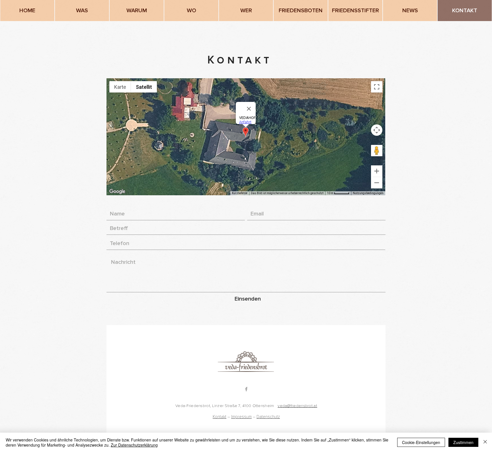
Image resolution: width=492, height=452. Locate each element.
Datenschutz (268, 416)
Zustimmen (463, 442)
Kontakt (219, 416)
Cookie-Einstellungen (421, 442)
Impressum (241, 416)
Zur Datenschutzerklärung (134, 445)
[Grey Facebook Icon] (246, 389)
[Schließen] (485, 442)
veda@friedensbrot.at (297, 405)
